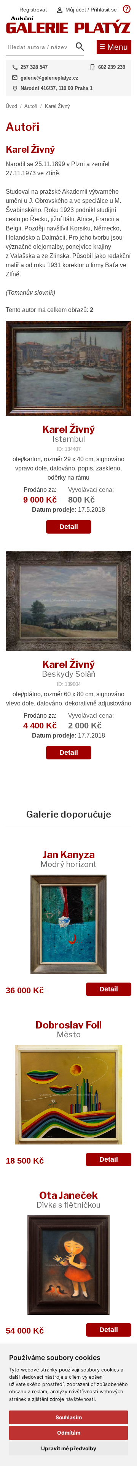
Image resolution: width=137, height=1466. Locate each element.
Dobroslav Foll (68, 1029)
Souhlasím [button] (69, 1417)
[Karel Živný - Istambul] (68, 369)
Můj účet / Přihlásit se (86, 10)
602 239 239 (111, 67)
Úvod (11, 106)
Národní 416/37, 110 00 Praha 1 (56, 88)
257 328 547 (34, 67)
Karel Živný (57, 106)
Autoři (30, 106)
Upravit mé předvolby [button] (68, 1448)
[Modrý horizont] (68, 924)
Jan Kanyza (68, 859)
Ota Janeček (68, 1199)
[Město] (68, 1094)
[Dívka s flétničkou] (68, 1265)
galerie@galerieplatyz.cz (49, 78)
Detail (68, 527)
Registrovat (33, 10)
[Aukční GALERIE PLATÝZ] (68, 31)
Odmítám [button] (68, 1433)
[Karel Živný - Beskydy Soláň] (68, 601)
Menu (113, 46)
